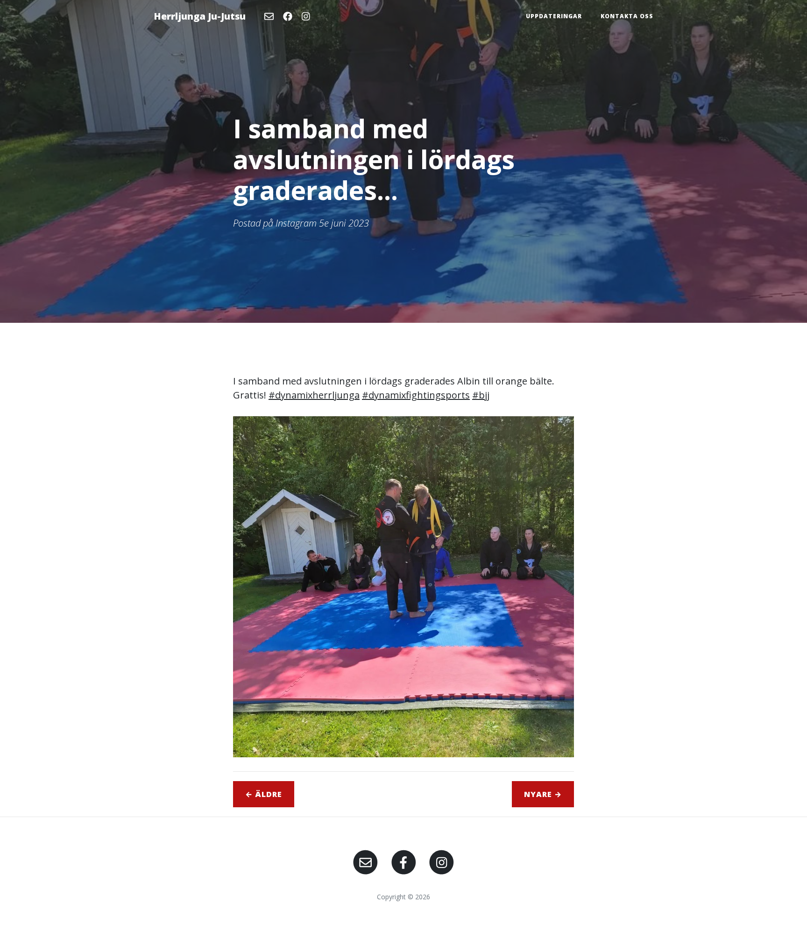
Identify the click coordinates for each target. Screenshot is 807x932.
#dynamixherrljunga (314, 395)
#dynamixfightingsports (416, 395)
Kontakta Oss (627, 16)
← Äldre (263, 794)
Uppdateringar (554, 16)
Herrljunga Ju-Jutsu (200, 16)
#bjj (480, 395)
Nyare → (543, 794)
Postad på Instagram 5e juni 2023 (301, 223)
